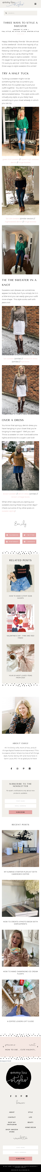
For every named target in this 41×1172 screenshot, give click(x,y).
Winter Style (33, 31)
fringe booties (24, 162)
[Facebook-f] (11, 768)
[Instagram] (17, 768)
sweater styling (8, 511)
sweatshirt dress (30, 359)
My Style (16, 31)
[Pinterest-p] (23, 768)
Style (23, 31)
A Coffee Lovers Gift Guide (20, 1021)
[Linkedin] (30, 768)
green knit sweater (10, 159)
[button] (12, 535)
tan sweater (9, 359)
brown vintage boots (21, 497)
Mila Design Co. (24, 1170)
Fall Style (6, 31)
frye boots (25, 362)
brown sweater (9, 494)
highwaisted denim (13, 222)
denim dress (23, 494)
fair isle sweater (12, 219)
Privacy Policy (20, 1167)
